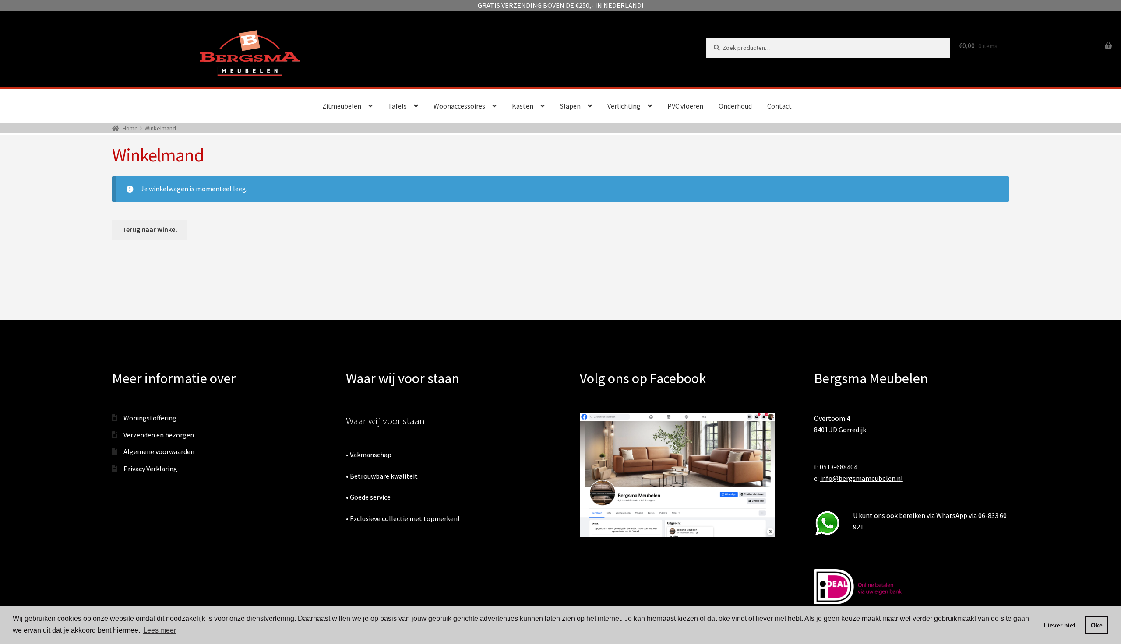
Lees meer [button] (159, 630)
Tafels (397, 106)
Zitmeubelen (341, 106)
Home (130, 128)
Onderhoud (735, 106)
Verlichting (624, 106)
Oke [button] (1097, 625)
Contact (779, 106)
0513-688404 (838, 466)
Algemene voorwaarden (158, 451)
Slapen (570, 106)
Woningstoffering (149, 417)
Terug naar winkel (149, 229)
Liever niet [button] (1059, 625)
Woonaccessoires (459, 106)
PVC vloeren (685, 106)
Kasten (522, 106)
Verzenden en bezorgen (158, 434)
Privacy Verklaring (150, 468)
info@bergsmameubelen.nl (861, 478)
